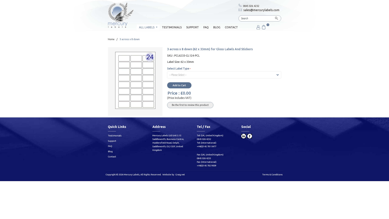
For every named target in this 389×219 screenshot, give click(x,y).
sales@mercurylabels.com (261, 10)
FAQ (206, 27)
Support (192, 27)
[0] (263, 28)
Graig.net (180, 174)
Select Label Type (178, 68)
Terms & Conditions (272, 174)
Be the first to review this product (190, 105)
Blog (216, 27)
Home (111, 39)
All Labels (147, 27)
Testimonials (172, 27)
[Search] (276, 18)
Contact (231, 27)
